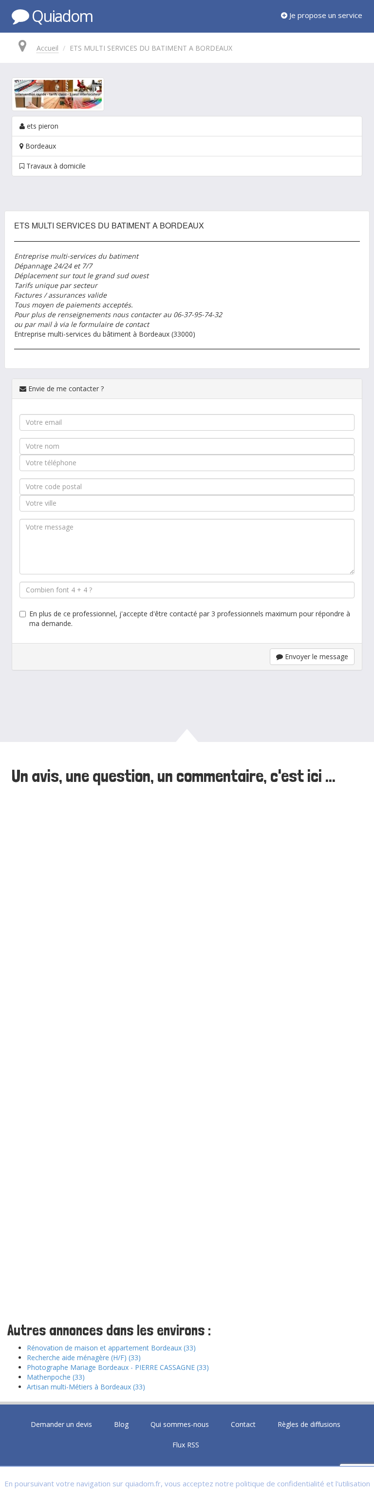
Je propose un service (324, 15)
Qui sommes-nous (179, 1424)
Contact (243, 1424)
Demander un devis (61, 1424)
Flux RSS (185, 1444)
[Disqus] (187, 922)
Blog (121, 1424)
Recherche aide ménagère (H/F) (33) (84, 1357)
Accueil (47, 48)
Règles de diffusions (309, 1424)
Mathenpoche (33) (56, 1377)
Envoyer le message (315, 656)
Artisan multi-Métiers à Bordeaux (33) (86, 1386)
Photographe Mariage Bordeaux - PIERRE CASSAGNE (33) (118, 1367)
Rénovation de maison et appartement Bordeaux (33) (111, 1347)
